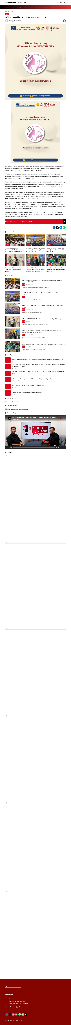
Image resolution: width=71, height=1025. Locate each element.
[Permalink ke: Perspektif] (7, 20)
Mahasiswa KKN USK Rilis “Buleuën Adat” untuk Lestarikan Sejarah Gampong (14, 269)
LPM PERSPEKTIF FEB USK (15, 2)
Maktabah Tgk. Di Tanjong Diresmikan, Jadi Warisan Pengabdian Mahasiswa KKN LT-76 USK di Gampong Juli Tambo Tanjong (35, 269)
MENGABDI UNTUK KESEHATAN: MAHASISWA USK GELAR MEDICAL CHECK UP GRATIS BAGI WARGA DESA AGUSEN (38, 365)
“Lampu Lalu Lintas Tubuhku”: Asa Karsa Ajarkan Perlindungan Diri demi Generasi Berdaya (55, 249)
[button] (57, 3)
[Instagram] (13, 1014)
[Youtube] (16, 1014)
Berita (7, 14)
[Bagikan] (64, 20)
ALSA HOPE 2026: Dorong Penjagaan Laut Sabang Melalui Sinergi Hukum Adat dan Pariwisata (35, 249)
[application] (35, 432)
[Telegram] (60, 227)
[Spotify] (19, 1014)
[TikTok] (26, 1014)
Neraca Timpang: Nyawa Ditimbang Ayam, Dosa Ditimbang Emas (28, 385)
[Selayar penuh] (63, 448)
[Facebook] (54, 227)
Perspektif (11, 20)
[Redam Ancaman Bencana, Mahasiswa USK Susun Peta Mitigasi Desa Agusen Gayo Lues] (56, 260)
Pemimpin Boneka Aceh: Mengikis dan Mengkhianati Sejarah (27, 392)
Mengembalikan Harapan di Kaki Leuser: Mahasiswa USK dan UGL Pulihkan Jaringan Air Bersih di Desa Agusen (38, 372)
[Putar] (7, 448)
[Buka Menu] (61, 3)
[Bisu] (60, 448)
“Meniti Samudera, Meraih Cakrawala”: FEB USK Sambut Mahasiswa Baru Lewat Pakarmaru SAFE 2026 (13, 249)
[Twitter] (57, 227)
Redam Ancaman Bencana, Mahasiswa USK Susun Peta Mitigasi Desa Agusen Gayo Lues (56, 269)
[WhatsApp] (64, 227)
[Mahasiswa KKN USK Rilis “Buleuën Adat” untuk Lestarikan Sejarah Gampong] (15, 260)
